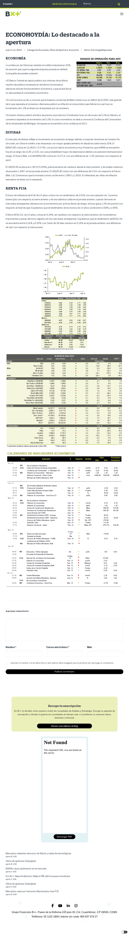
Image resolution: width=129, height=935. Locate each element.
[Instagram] (76, 906)
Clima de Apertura (58, 50)
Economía (43, 50)
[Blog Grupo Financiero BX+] (13, 14)
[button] (122, 14)
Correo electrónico (57, 647)
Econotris (74, 50)
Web (89, 647)
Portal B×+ (8, 4)
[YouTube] (60, 906)
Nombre (11, 647)
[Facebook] (52, 906)
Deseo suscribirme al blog (64, 726)
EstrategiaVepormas (101, 50)
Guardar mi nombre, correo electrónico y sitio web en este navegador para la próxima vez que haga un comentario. (62, 663)
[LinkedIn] (69, 906)
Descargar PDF (64, 836)
